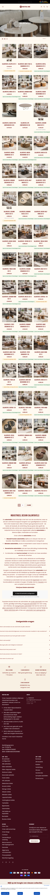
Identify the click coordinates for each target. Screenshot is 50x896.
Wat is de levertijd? (25, 640)
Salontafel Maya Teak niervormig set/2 (9, 353)
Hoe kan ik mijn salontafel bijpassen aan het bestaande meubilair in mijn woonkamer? (25, 631)
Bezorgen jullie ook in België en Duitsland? (25, 645)
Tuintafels (5, 803)
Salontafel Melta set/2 (25, 297)
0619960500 (31, 698)
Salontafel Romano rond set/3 (25, 93)
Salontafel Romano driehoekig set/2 (9, 181)
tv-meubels (40, 582)
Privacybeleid (46, 885)
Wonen (38, 770)
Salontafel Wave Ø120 (41, 153)
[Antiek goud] (10, 60)
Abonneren (34, 841)
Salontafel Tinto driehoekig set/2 (41, 181)
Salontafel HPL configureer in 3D (25, 124)
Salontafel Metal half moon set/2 (25, 181)
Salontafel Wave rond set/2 (41, 353)
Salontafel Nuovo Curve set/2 (9, 242)
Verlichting (39, 767)
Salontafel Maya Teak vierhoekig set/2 (41, 464)
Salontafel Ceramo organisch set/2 (25, 270)
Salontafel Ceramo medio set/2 (40, 124)
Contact (5, 835)
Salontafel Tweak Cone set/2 (9, 270)
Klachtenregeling (7, 858)
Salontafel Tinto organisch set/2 (9, 325)
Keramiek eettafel (8, 775)
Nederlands (24, 866)
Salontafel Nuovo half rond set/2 (40, 213)
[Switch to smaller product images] (4, 39)
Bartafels (5, 816)
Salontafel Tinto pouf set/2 (25, 409)
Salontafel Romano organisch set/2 (24, 325)
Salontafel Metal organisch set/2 (41, 65)
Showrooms (39, 778)
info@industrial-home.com (34, 700)
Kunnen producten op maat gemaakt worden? (25, 636)
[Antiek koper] (8, 60)
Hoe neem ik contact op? (25, 658)
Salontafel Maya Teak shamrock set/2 (9, 492)
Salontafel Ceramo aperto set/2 (9, 213)
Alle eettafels (6, 764)
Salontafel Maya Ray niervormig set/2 (25, 381)
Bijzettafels (5, 806)
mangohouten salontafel (23, 606)
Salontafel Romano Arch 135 (25, 436)
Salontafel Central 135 (41, 297)
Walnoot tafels (7, 772)
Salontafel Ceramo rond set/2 (9, 298)
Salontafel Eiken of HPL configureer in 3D (9, 124)
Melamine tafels (7, 783)
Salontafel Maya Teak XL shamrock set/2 (25, 65)
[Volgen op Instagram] (6, 862)
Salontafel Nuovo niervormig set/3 (25, 154)
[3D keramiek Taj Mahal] (39, 119)
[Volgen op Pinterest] (9, 862)
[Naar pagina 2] (28, 505)
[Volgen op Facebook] (2, 862)
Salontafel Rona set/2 (40, 380)
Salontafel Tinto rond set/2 (40, 409)
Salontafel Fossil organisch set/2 (9, 436)
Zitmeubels (39, 762)
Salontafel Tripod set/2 (25, 241)
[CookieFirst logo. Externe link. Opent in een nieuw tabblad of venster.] (1, 886)
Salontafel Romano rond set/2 (9, 464)
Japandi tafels (7, 797)
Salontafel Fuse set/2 (41, 491)
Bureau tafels (6, 819)
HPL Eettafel (6, 781)
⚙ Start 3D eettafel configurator (25, 593)
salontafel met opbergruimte (35, 610)
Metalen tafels (7, 794)
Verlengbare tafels (8, 800)
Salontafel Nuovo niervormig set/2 (41, 93)
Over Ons (5, 826)
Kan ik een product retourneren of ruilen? (25, 654)
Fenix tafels (6, 778)
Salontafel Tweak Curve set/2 (41, 242)
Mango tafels (6, 789)
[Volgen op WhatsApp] (13, 862)
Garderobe (39, 773)
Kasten (38, 764)
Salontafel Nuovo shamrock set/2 (9, 154)
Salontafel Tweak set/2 (25, 491)
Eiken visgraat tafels (8, 769)
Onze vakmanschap (8, 829)
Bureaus (38, 759)
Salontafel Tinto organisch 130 (25, 353)
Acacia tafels (6, 786)
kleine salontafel (9, 610)
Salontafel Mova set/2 (9, 92)
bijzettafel (36, 580)
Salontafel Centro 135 (9, 408)
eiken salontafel (7, 608)
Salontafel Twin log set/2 (9, 381)
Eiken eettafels (7, 767)
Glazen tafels (6, 792)
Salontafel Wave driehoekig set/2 (41, 325)
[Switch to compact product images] (7, 39)
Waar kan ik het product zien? (25, 649)
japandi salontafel (30, 604)
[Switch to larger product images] (2, 39)
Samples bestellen (42, 776)
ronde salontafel (36, 601)
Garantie (5, 847)
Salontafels (6, 808)
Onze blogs (5, 832)
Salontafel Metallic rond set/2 (25, 464)
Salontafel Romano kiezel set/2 (24, 213)
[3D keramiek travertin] (42, 119)
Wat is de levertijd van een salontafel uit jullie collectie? (25, 627)
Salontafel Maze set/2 (40, 269)
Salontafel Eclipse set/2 (9, 64)
